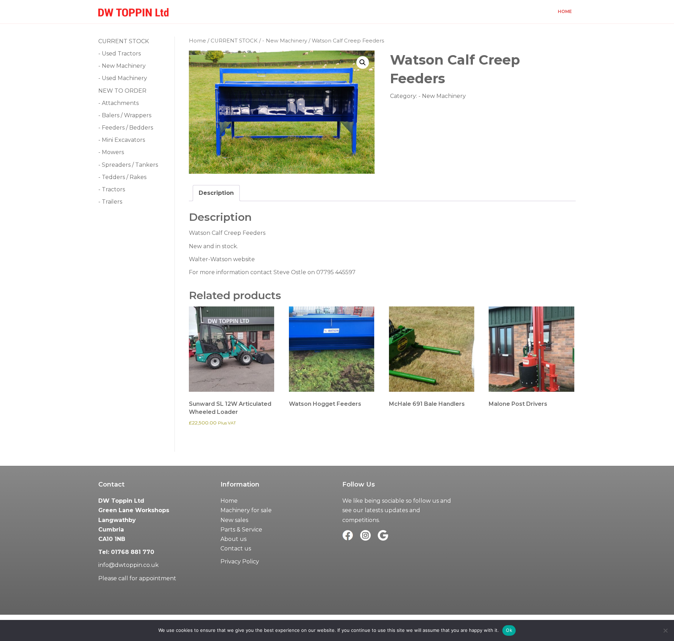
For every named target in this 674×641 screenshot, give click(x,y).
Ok (509, 630)
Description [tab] (216, 193)
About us (233, 539)
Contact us (235, 548)
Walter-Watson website (222, 259)
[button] (362, 62)
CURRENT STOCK (234, 41)
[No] (665, 630)
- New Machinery (284, 41)
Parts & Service (241, 529)
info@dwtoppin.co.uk (128, 565)
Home (565, 11)
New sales (234, 520)
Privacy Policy (239, 561)
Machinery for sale (246, 510)
